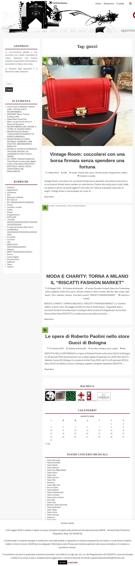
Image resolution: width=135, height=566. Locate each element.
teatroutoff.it (51, 520)
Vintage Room (114, 173)
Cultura (10, 210)
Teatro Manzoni (53, 468)
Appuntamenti (12, 190)
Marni (96, 292)
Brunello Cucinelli (102, 288)
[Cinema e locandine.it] (50, 396)
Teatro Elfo (51, 480)
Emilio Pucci (65, 292)
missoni (102, 292)
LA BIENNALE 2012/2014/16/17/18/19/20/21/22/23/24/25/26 (22, 232)
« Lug (47, 444)
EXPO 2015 (11, 217)
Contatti (120, 4)
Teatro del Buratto (54, 507)
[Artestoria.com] (60, 396)
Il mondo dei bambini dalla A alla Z (20, 227)
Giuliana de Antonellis (74, 288)
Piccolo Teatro (52, 488)
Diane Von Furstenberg (119, 288)
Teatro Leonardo (53, 495)
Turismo (10, 267)
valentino (60, 295)
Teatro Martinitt (53, 490)
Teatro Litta (51, 502)
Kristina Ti (88, 292)
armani (90, 288)
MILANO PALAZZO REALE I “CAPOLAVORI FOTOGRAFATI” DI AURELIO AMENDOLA (20, 134)
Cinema (10, 205)
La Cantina (11, 237)
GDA (65, 173)
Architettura (11, 192)
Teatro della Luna (53, 485)
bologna (102, 348)
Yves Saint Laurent (81, 295)
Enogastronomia (13, 215)
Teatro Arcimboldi (53, 463)
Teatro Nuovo (52, 473)
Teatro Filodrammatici (55, 492)
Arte (8, 195)
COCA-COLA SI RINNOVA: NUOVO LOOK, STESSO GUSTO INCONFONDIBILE (21, 109)
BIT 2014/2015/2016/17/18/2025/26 (20, 202)
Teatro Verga (52, 510)
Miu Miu (110, 292)
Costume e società (14, 207)
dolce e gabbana (52, 292)
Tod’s (53, 295)
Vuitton (124, 173)
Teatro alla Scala (53, 460)
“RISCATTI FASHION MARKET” (103, 295)
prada (105, 173)
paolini (115, 348)
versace (68, 295)
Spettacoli (11, 262)
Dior (87, 173)
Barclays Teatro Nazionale (57, 505)
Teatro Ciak (51, 475)
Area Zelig (51, 500)
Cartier (74, 173)
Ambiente (10, 187)
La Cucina (11, 240)
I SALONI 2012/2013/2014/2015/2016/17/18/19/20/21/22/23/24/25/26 (22, 222)
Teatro (9, 264)
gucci (92, 173)
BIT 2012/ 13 (12, 200)
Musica (10, 254)
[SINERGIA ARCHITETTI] (104, 396)
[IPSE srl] (81, 396)
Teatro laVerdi (52, 465)
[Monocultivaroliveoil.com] (71, 396)
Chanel (81, 173)
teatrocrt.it (51, 517)
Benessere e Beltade (15, 197)
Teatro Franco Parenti (55, 497)
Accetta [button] (63, 562)
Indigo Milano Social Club (16, 119)
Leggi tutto (73, 562)
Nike (116, 292)
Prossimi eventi (13, 259)
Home (98, 4)
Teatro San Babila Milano (56, 470)
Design (9, 212)
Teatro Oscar (52, 512)
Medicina (10, 250)
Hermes (98, 173)
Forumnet (50, 483)
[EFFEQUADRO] (92, 396)
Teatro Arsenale (53, 515)
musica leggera (13, 257)
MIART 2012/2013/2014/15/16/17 (19, 252)
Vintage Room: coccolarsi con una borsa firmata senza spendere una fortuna (87, 160)
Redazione (109, 4)
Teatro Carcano (53, 477)
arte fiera (94, 348)
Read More (49, 197)
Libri (8, 242)
